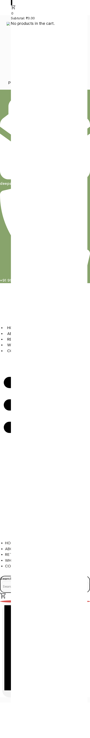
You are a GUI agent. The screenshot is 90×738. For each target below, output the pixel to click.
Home (11, 543)
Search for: (9, 579)
